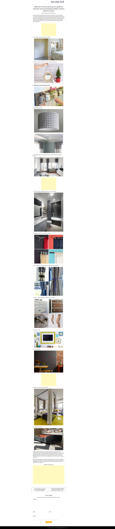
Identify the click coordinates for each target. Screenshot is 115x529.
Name (34, 511)
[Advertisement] (48, 29)
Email (50, 511)
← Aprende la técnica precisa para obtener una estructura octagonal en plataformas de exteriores (39, 489)
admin (54, 13)
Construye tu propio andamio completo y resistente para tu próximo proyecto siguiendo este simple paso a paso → (57, 489)
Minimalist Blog (60, 527)
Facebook (35, 461)
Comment (35, 499)
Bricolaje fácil (57, 1)
